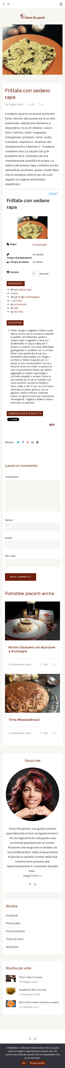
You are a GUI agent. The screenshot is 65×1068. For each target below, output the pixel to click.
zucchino (17, 300)
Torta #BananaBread (23, 719)
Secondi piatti (39, 244)
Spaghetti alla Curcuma (32, 989)
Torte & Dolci (15, 939)
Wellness (12, 947)
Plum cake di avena (30, 977)
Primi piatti (13, 923)
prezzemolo (20, 304)
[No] (60, 1055)
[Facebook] (3, 4)
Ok (23, 1063)
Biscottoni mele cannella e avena (39, 1002)
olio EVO (18, 311)
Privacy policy (37, 1063)
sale (16, 308)
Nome (8, 520)
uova (15, 293)
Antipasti (12, 915)
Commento (11, 476)
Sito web (10, 555)
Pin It (52, 424)
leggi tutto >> (32, 875)
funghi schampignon (29, 296)
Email (8, 538)
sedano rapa (25, 289)
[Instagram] (8, 4)
